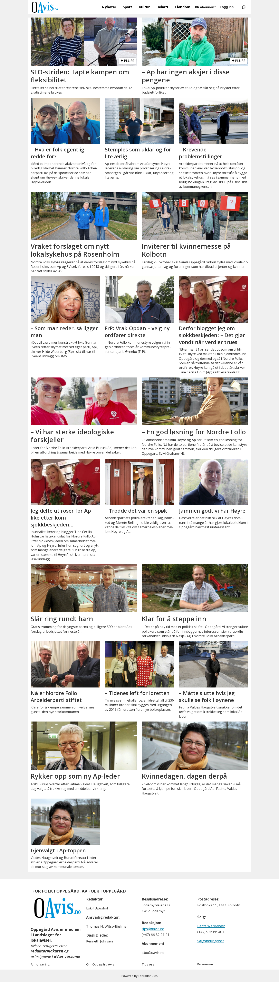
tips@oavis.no (153, 928)
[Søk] (243, 7)
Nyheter (109, 7)
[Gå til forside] (45, 7)
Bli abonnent (205, 7)
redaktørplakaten (47, 951)
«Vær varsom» (67, 956)
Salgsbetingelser (210, 940)
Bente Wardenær (211, 926)
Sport (127, 7)
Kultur (144, 7)
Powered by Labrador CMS (139, 976)
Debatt (162, 7)
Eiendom (182, 7)
